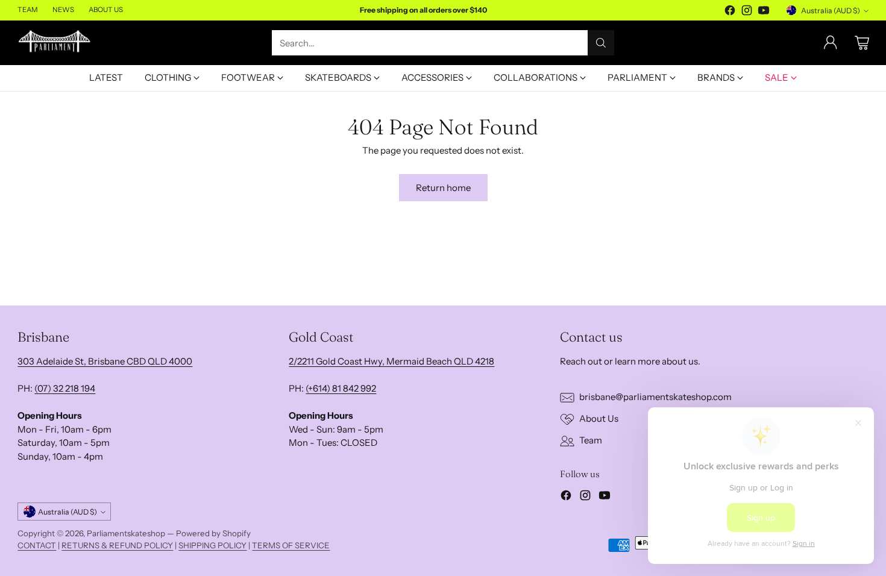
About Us (598, 418)
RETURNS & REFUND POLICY (117, 545)
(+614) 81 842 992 (341, 388)
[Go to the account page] (830, 42)
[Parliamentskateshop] (55, 42)
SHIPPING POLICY (212, 545)
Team (590, 440)
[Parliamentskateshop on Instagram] (747, 12)
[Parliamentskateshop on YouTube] (764, 12)
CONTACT (36, 545)
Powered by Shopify (213, 533)
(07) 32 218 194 (64, 388)
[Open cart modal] (861, 42)
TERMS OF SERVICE (291, 545)
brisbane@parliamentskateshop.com (655, 396)
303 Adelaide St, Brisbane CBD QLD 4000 (104, 361)
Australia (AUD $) (830, 10)
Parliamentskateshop (126, 533)
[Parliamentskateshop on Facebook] (730, 12)
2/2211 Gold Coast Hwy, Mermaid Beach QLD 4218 (391, 361)
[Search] (601, 42)
